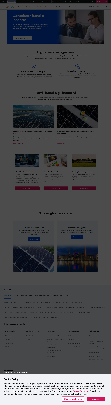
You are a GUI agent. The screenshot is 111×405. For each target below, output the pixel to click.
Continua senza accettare (15, 372)
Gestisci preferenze (73, 399)
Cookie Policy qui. (81, 391)
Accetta (96, 399)
